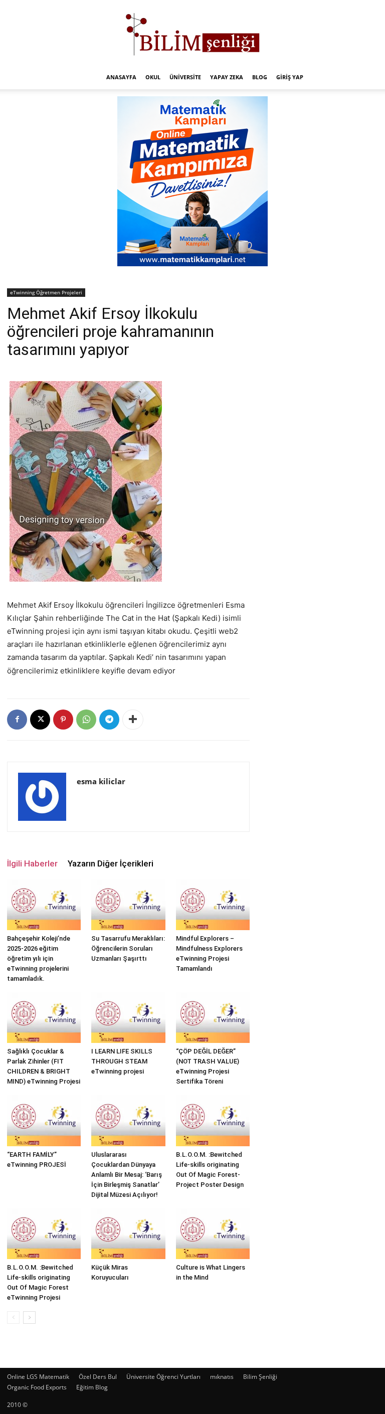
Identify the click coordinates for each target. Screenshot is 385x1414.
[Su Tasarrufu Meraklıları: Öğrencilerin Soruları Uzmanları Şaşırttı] (128, 904)
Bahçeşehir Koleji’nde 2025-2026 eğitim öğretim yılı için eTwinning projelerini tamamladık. (38, 958)
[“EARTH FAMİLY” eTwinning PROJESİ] (44, 1120)
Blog (259, 77)
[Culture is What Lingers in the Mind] (213, 1233)
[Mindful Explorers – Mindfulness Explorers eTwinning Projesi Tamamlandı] (213, 904)
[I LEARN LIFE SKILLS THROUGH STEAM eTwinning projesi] (128, 1017)
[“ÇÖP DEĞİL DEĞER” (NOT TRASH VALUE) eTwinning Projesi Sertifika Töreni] (213, 1017)
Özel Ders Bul (98, 1376)
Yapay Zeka (226, 77)
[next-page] (29, 1317)
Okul (152, 77)
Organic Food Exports (37, 1387)
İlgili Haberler (32, 863)
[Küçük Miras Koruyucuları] (128, 1233)
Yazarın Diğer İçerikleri (110, 863)
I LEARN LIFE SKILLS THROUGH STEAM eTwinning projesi (121, 1061)
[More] (132, 720)
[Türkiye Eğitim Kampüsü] (192, 33)
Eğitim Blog (92, 1387)
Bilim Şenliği (260, 1376)
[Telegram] (109, 720)
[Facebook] (17, 720)
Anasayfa (121, 77)
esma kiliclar (101, 781)
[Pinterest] (63, 720)
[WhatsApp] (86, 720)
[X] (40, 720)
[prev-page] (13, 1317)
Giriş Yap (289, 77)
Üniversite (185, 77)
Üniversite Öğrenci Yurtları (163, 1376)
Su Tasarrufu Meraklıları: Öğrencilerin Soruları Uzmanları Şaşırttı (128, 948)
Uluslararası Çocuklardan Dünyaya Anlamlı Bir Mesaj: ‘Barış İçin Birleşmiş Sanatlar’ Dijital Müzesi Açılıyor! (126, 1174)
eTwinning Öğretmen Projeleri (46, 292)
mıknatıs (222, 1376)
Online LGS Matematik (38, 1376)
